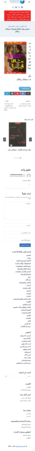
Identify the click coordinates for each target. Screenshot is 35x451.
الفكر (29, 321)
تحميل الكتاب (25, 88)
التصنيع (29, 291)
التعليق (27, 203)
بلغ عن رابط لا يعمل (25, 400)
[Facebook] (22, 7)
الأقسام (29, 387)
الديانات (28, 296)
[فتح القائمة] (29, 2)
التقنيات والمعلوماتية (25, 282)
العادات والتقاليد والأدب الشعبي (22, 307)
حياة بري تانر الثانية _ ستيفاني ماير (19, 150)
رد (29, 184)
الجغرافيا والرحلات (25, 274)
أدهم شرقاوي (27, 349)
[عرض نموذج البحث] (5, 2)
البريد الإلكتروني (25, 233)
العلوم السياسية (26, 313)
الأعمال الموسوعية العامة (23, 261)
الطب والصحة (27, 288)
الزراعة (29, 285)
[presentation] (17, 134)
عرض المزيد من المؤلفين (23, 363)
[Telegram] (13, 7)
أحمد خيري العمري (25, 346)
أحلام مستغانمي (26, 341)
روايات (17, 26)
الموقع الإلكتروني (25, 240)
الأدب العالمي (23, 26)
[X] (19, 7)
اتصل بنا (28, 413)
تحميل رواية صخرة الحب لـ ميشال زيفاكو (25, 103)
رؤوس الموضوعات (25, 390)
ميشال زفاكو (12, 26)
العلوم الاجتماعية (26, 310)
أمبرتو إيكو (28, 352)
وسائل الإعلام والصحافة (24, 269)
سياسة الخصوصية (26, 427)
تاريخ (29, 277)
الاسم (28, 225)
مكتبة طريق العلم (20, 446)
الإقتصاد (28, 302)
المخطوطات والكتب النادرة (23, 263)
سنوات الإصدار (27, 435)
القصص (28, 255)
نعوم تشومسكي (26, 360)
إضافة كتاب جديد (26, 398)
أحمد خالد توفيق (26, 344)
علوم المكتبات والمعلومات (23, 266)
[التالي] (4, 139)
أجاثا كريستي (27, 338)
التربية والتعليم (27, 304)
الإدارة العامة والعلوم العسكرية (22, 299)
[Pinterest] (16, 7)
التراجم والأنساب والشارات (23, 271)
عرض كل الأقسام (26, 326)
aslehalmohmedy (16, 174)
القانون (29, 315)
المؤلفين (28, 438)
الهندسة (28, 293)
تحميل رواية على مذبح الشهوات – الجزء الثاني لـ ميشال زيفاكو (10, 105)
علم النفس (27, 324)
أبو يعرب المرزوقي (25, 335)
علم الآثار (28, 280)
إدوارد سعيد (27, 357)
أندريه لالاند (27, 355)
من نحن (29, 416)
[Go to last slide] (30, 139)
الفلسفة (28, 318)
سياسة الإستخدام (26, 424)
